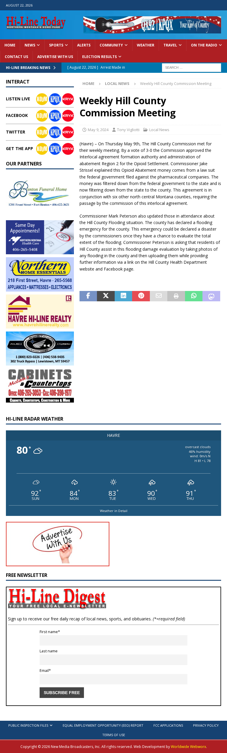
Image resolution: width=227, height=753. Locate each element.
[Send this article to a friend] (159, 296)
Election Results (99, 56)
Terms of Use (113, 735)
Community (111, 45)
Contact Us (16, 56)
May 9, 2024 (98, 129)
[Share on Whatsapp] (194, 296)
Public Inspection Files (28, 725)
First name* (50, 631)
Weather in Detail (113, 511)
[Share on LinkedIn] (123, 296)
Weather (145, 45)
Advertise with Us (55, 56)
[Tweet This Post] (106, 296)
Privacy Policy (206, 725)
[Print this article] (176, 296)
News (30, 45)
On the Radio (204, 45)
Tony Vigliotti (128, 129)
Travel (170, 45)
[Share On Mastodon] (211, 296)
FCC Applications (168, 725)
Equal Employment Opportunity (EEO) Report (103, 725)
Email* (45, 670)
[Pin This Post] (141, 296)
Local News (159, 129)
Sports (56, 45)
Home (9, 45)
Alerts (83, 45)
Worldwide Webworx (188, 746)
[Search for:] (191, 67)
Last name (49, 651)
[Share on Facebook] (88, 296)
